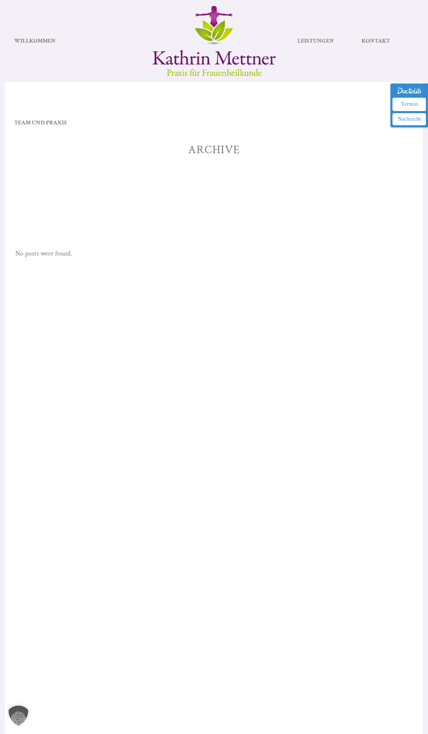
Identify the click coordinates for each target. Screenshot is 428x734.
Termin (409, 104)
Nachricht (409, 119)
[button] (18, 715)
